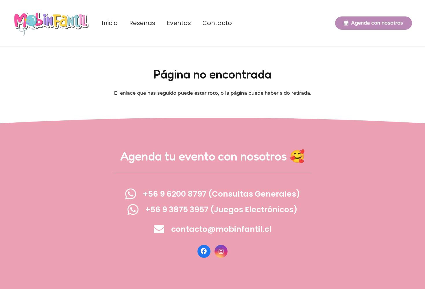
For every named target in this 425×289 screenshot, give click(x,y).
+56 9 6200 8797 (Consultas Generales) (221, 194)
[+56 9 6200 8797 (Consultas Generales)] (134, 194)
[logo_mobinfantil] (50, 23)
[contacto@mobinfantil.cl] (162, 229)
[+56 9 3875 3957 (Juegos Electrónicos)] (136, 209)
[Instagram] (221, 251)
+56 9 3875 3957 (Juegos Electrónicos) (221, 209)
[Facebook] (203, 251)
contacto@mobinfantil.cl (221, 229)
